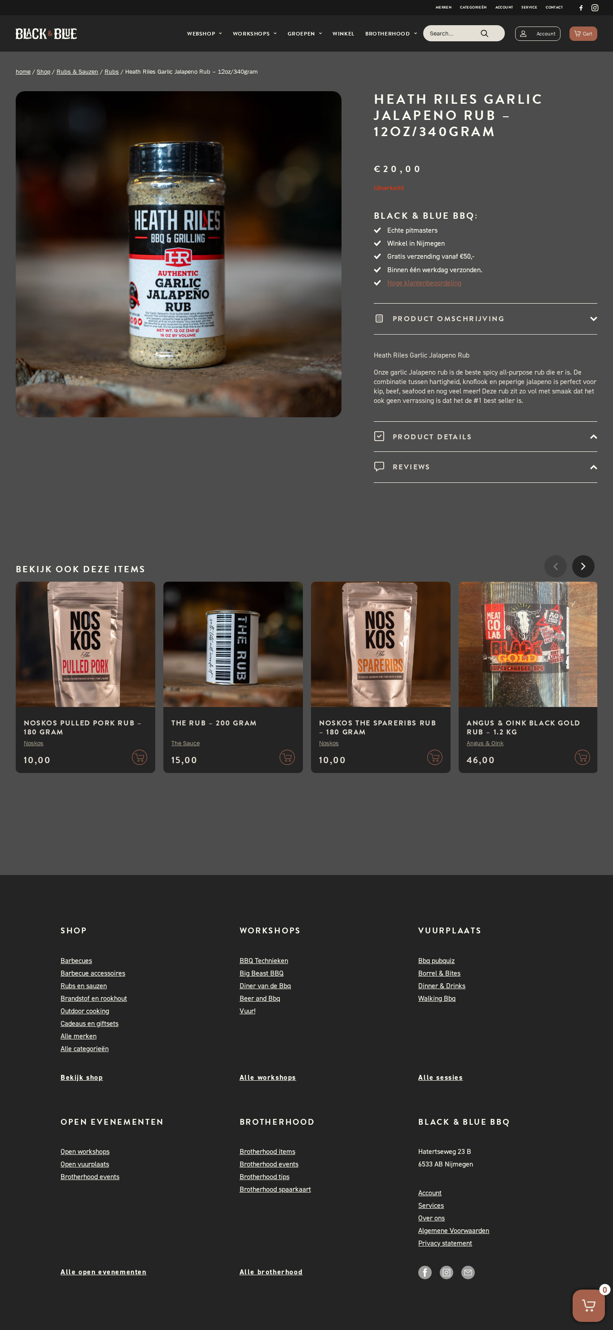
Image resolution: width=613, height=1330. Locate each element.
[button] (581, 7)
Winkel (344, 34)
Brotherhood (387, 34)
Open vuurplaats (85, 1164)
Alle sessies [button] (440, 1077)
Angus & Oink (485, 743)
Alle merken (78, 1036)
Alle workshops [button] (268, 1077)
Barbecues (76, 960)
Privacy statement (445, 1243)
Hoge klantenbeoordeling (424, 282)
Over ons (431, 1218)
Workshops (251, 34)
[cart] (583, 33)
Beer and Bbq (260, 998)
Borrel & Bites (439, 973)
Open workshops (85, 1151)
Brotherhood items (267, 1151)
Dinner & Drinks (441, 985)
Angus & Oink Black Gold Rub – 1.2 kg (524, 728)
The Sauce (185, 743)
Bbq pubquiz (436, 960)
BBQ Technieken (264, 960)
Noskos (34, 743)
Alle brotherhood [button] (271, 1272)
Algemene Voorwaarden (453, 1230)
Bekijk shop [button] (82, 1077)
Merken (443, 7)
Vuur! (247, 1011)
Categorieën (473, 7)
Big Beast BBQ (262, 973)
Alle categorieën (85, 1048)
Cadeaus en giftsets (89, 1023)
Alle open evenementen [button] (104, 1272)
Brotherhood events (90, 1176)
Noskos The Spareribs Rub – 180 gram (377, 728)
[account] (538, 33)
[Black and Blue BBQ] (46, 33)
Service (529, 7)
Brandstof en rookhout (94, 998)
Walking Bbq (436, 998)
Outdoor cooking (85, 1011)
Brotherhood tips (264, 1176)
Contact (554, 7)
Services (431, 1205)
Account (504, 7)
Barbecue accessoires (93, 973)
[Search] (464, 33)
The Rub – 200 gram (214, 723)
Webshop (201, 34)
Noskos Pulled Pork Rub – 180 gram (83, 728)
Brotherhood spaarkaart (275, 1189)
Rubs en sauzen (84, 985)
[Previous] (555, 593)
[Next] (583, 593)
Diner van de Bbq (265, 985)
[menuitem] (444, 7)
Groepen (301, 34)
